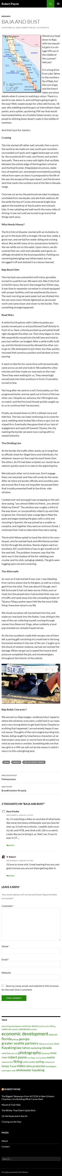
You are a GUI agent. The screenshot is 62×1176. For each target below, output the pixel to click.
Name (6, 946)
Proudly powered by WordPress (15, 1172)
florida (7, 1039)
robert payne (17, 1057)
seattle (50, 1057)
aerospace (16, 1026)
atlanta (34, 1026)
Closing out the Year (11, 1121)
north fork (6, 1053)
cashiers (15, 1029)
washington (51, 1066)
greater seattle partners (20, 1043)
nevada (47, 1048)
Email (5, 959)
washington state (9, 1070)
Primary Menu (58, 4)
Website (6, 972)
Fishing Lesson (9, 777)
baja (6, 762)
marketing (36, 1048)
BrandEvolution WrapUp (14, 789)
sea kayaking (41, 1058)
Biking (52, 1026)
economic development (25, 1033)
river (4, 1057)
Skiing (17, 1061)
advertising (6, 1026)
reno (53, 1053)
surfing (40, 1061)
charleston (24, 1029)
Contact (6, 1146)
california (6, 1029)
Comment (8, 905)
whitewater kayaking (30, 1070)
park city (14, 1053)
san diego (31, 1058)
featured (53, 1034)
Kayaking (9, 1047)
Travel (13, 1066)
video (21, 1066)
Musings (6, 16)
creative (34, 1029)
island (56, 1043)
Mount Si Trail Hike (11, 1104)
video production (35, 1066)
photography (29, 1052)
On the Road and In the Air (15, 1116)
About (5, 1141)
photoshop (45, 1053)
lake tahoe (23, 1048)
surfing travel (49, 1062)
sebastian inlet (7, 1062)
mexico (16, 762)
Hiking (41, 1044)
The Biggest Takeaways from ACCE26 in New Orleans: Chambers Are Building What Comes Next (28, 1097)
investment (49, 1044)
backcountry (44, 1026)
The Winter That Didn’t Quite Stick (18, 1110)
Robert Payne (10, 3)
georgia (24, 1039)
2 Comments (43, 27)
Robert (12, 856)
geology (15, 1039)
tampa (5, 1066)
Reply (12, 845)
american (26, 1026)
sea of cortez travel (34, 762)
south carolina (29, 1062)
